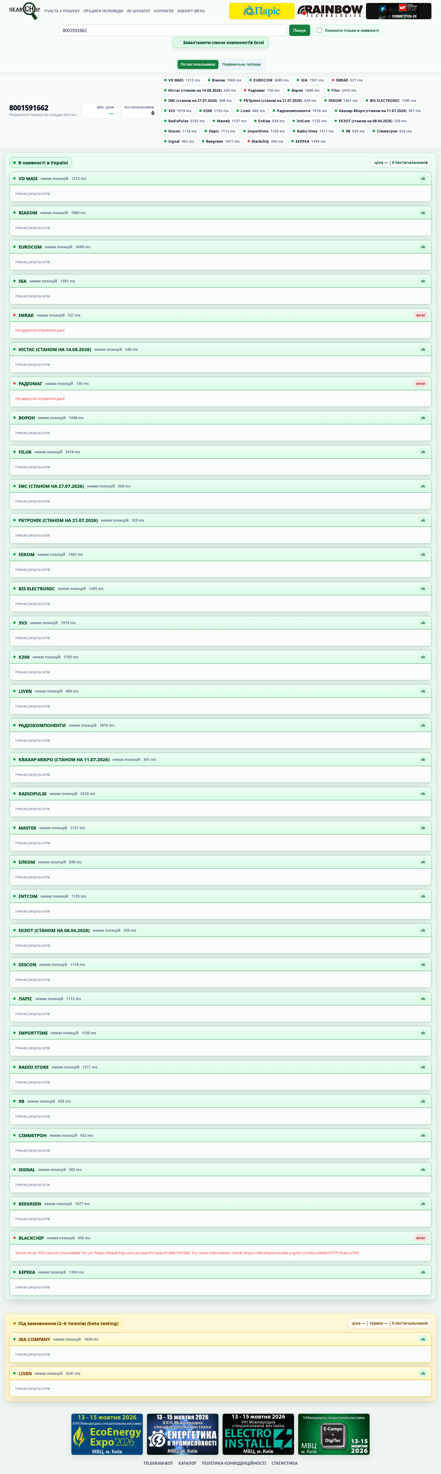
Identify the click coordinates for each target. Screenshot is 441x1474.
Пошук (299, 30)
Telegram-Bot (158, 1463)
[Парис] (262, 11)
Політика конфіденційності (234, 1463)
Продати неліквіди (103, 10)
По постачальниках (198, 64)
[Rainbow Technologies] (330, 11)
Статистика (285, 1463)
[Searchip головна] (24, 11)
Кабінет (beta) (191, 10)
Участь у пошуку (62, 10)
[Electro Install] (258, 1434)
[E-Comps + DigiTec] (334, 1434)
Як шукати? (138, 10)
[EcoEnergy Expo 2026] (107, 1434)
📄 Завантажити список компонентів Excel (220, 42)
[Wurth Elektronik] (399, 11)
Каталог (187, 1463)
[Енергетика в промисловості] (183, 1434)
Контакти (164, 10)
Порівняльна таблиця (241, 64)
